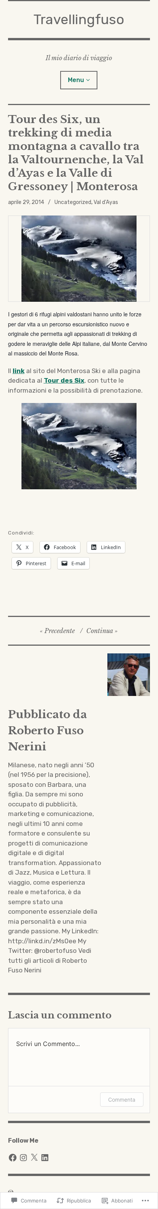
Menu (76, 80)
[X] (34, 1157)
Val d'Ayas (106, 202)
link (19, 371)
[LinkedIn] (44, 1157)
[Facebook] (12, 1157)
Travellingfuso (78, 19)
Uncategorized (72, 202)
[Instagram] (23, 1157)
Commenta (121, 1099)
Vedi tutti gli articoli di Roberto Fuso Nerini (49, 960)
